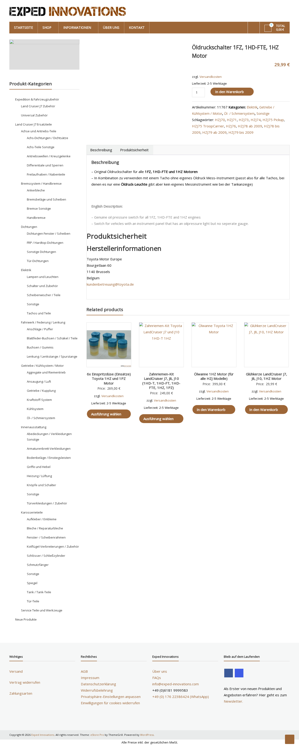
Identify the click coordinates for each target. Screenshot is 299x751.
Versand (16, 671)
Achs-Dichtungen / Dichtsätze (47, 138)
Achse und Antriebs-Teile (38, 131)
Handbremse (36, 218)
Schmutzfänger (38, 565)
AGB (84, 671)
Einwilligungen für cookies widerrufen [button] (110, 703)
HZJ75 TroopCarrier (208, 126)
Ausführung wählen (106, 414)
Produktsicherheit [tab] (134, 149)
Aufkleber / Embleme (42, 519)
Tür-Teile (33, 601)
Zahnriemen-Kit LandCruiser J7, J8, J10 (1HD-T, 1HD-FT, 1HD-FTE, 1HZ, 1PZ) (161, 381)
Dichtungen (29, 227)
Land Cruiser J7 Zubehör (38, 106)
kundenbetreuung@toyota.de (110, 284)
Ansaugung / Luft (39, 381)
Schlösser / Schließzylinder (46, 555)
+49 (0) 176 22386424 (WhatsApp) (180, 696)
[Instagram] (239, 673)
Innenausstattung (33, 427)
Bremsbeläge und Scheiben (46, 199)
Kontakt (137, 27)
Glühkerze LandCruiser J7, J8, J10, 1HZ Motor (266, 376)
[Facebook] (228, 673)
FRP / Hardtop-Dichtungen (45, 243)
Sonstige (263, 113)
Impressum (90, 677)
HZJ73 (244, 119)
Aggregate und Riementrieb (46, 372)
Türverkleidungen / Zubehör (47, 503)
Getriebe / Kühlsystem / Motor (42, 365)
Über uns (111, 27)
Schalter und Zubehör (42, 286)
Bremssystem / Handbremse (41, 183)
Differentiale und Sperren (45, 165)
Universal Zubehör (34, 115)
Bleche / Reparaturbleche (45, 528)
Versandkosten (210, 77)
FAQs (156, 677)
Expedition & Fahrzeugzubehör (37, 99)
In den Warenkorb (229, 91)
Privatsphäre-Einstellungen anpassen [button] (111, 696)
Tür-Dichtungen (38, 261)
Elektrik (252, 107)
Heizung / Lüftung (39, 476)
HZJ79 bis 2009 (240, 132)
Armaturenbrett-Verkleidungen (49, 448)
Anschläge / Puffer (40, 329)
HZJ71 (232, 119)
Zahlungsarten (20, 693)
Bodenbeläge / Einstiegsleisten (49, 458)
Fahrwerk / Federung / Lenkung (43, 322)
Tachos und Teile (39, 313)
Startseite (23, 27)
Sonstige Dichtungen (41, 252)
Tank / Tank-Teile (39, 592)
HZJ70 (220, 119)
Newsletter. (233, 701)
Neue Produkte (26, 619)
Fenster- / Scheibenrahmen (46, 537)
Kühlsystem (35, 409)
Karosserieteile (32, 512)
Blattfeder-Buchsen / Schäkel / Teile (52, 338)
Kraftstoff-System (39, 400)
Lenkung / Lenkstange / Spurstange (52, 356)
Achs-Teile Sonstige (40, 147)
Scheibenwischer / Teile (44, 295)
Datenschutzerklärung (98, 684)
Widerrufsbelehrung (97, 690)
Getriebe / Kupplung (41, 390)
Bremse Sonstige (39, 208)
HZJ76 (231, 126)
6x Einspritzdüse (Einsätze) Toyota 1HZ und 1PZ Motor (109, 378)
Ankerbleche (36, 190)
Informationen (77, 27)
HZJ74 (256, 119)
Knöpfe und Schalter (41, 485)
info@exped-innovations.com (175, 684)
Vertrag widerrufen (24, 682)
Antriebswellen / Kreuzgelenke (49, 156)
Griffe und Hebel (38, 467)
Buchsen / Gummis (40, 347)
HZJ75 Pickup (273, 119)
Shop (47, 27)
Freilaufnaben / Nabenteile (46, 174)
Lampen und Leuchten (42, 277)
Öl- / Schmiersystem (239, 113)
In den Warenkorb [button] (211, 409)
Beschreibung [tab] (101, 149)
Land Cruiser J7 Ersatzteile (33, 124)
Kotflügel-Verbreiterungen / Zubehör (53, 546)
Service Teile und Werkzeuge (41, 610)
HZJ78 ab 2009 (250, 126)
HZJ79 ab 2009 (214, 132)
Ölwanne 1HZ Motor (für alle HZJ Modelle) (214, 376)
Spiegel (32, 583)
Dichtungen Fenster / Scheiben (48, 233)
